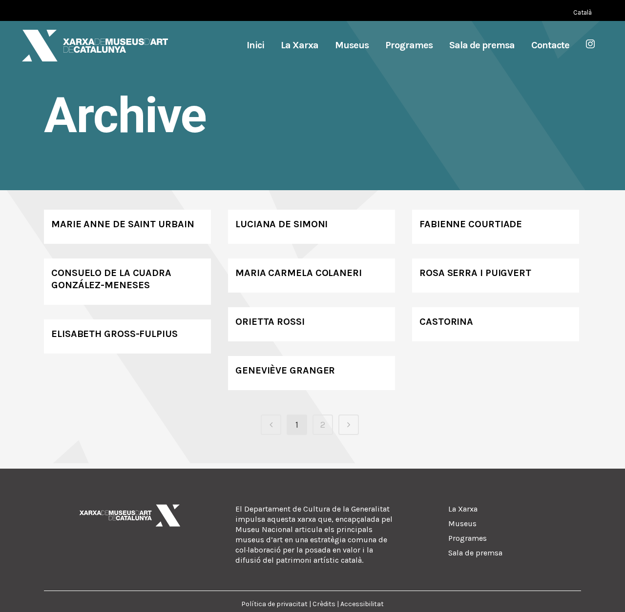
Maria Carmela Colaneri (298, 272)
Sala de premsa (475, 552)
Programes (467, 538)
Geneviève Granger (285, 370)
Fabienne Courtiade (470, 224)
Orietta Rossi (270, 321)
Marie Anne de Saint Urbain (122, 224)
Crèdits (323, 604)
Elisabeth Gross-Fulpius (114, 333)
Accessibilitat (362, 604)
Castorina (446, 321)
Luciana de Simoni (281, 224)
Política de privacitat (274, 604)
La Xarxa (463, 508)
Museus (462, 523)
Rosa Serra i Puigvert (475, 272)
